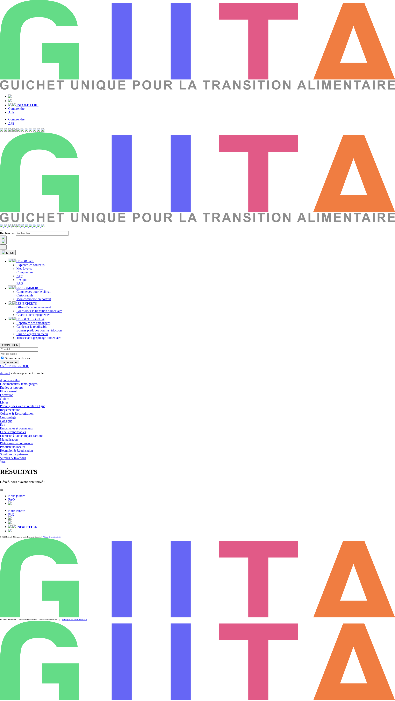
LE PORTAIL (25, 261)
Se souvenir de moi (17, 358)
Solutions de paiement (14, 454)
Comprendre (16, 108)
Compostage (8, 417)
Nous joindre (16, 496)
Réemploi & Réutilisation (16, 450)
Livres (4, 402)
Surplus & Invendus (13, 458)
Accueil (5, 373)
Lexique (21, 279)
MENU (9, 253)
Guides (4, 398)
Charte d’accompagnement (33, 314)
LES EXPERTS (26, 303)
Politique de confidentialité (52, 537)
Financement (8, 391)
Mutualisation (9, 439)
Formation (6, 395)
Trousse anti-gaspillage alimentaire (38, 337)
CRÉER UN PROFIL (14, 366)
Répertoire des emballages (33, 323)
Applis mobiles (10, 380)
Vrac (3, 461)
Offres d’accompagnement (33, 307)
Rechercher (7, 233)
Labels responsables (13, 432)
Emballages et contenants (16, 428)
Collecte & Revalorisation (17, 413)
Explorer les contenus (30, 265)
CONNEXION (9, 345)
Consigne (6, 421)
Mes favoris (24, 268)
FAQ (19, 283)
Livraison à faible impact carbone (21, 435)
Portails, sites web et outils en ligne (22, 406)
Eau (2, 424)
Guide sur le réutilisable (31, 326)
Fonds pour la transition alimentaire (39, 311)
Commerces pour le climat (33, 291)
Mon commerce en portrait (33, 299)
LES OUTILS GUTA (30, 319)
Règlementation (10, 410)
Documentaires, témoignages (18, 384)
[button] (6, 130)
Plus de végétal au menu (32, 334)
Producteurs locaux (12, 447)
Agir (11, 112)
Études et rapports (11, 387)
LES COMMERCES (29, 288)
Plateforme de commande (16, 443)
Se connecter (9, 362)
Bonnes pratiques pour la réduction (39, 330)
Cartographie (24, 295)
